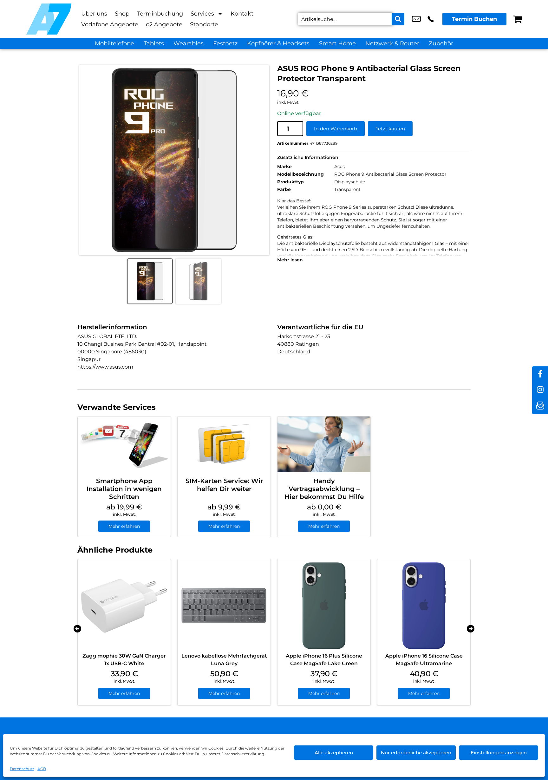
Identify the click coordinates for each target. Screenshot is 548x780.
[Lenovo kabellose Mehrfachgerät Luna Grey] (224, 605)
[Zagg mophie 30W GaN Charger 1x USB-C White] (124, 605)
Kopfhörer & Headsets (278, 43)
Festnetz (225, 43)
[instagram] (540, 390)
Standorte (204, 24)
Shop (122, 13)
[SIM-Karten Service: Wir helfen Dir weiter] (224, 444)
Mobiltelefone (114, 43)
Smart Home (337, 43)
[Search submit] (398, 19)
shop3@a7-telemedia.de (416, 19)
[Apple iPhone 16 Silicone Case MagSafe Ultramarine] (424, 605)
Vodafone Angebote (109, 24)
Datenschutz (22, 768)
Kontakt (242, 13)
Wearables (188, 43)
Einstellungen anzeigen (499, 753)
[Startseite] (48, 19)
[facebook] (540, 374)
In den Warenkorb (335, 129)
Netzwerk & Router (392, 43)
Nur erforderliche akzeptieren (416, 753)
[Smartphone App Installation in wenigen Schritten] (124, 444)
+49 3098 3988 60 (430, 19)
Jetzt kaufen (390, 129)
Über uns (94, 13)
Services (202, 13)
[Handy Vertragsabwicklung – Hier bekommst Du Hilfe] (323, 444)
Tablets (154, 43)
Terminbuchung (160, 13)
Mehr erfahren (124, 526)
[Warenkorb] (517, 19)
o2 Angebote (164, 24)
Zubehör (441, 43)
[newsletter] (540, 406)
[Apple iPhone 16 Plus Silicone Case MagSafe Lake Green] (324, 605)
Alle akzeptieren (334, 753)
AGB (41, 768)
